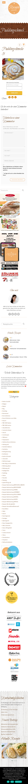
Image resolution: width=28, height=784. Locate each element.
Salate (3, 511)
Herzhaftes (5, 449)
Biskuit (4, 406)
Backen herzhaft (6, 401)
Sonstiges (4, 518)
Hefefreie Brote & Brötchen (9, 442)
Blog (3, 408)
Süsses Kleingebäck (7, 528)
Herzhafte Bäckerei (7, 446)
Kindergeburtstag (6, 451)
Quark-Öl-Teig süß (6, 482)
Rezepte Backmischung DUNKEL (10, 489)
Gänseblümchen (6, 427)
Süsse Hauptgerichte (7, 523)
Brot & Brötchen (6, 416)
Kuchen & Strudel (6, 456)
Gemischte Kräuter (6, 430)
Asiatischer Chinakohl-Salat (8, 731)
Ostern (4, 475)
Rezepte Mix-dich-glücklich (8, 504)
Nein (12, 781)
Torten (3, 530)
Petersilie (4, 478)
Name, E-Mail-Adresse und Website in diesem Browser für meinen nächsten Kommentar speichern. (13, 168)
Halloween (4, 437)
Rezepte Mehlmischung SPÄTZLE (10, 501)
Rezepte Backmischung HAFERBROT (11, 492)
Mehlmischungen (6, 461)
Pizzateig (4, 480)
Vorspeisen (5, 539)
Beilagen (4, 404)
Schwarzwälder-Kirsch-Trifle (8, 729)
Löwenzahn (5, 458)
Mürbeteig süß (5, 468)
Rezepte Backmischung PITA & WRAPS (11, 494)
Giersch (4, 432)
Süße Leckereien (6, 525)
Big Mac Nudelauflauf (6, 734)
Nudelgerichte (5, 470)
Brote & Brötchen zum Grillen (9, 418)
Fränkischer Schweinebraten (8, 726)
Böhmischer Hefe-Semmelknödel (9, 724)
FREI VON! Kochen (6, 425)
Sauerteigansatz (6, 516)
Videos (4, 535)
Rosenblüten (5, 508)
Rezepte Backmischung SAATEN (10, 499)
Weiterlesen (18, 781)
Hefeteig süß (5, 444)
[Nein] (26, 775)
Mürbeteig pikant (6, 466)
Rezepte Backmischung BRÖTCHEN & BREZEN (13, 485)
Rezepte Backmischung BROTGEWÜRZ (11, 487)
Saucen (4, 513)
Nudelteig (4, 473)
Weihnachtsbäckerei (7, 542)
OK (8, 781)
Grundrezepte (5, 435)
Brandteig (4, 411)
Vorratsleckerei (6, 537)
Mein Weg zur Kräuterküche (9, 463)
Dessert (4, 420)
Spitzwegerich (5, 520)
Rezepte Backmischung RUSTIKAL (10, 497)
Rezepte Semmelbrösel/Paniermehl (10, 506)
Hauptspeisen (5, 439)
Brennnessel (5, 413)
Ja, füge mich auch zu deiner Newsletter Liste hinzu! (13, 174)
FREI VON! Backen (6, 423)
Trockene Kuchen (6, 532)
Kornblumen (5, 454)
